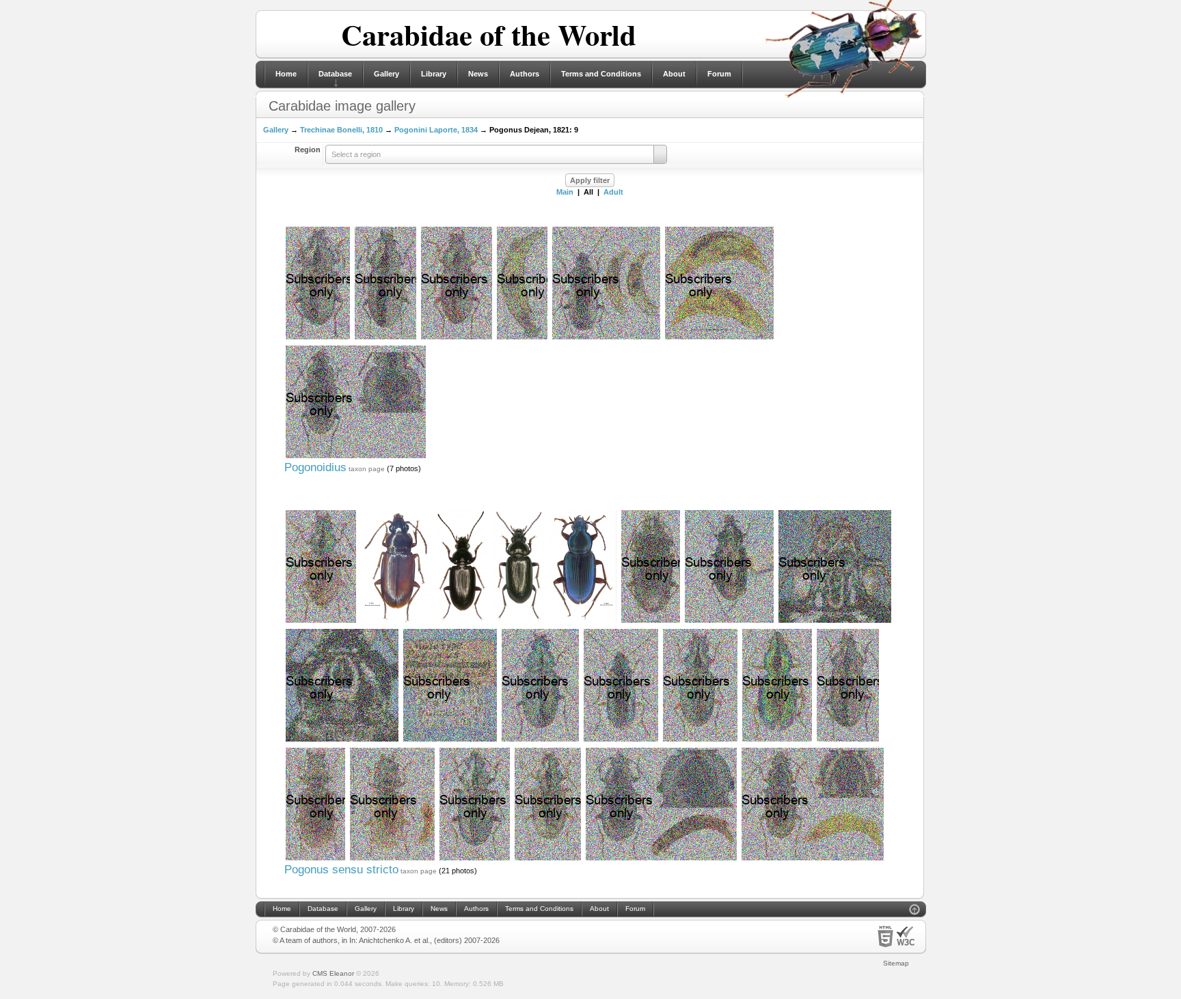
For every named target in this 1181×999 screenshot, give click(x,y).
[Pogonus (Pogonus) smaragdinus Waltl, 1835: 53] (583, 621)
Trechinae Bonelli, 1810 (341, 130)
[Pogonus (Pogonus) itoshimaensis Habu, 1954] (729, 621)
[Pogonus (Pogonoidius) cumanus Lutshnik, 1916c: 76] (456, 338)
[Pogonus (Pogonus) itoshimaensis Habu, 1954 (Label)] (450, 740)
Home (286, 74)
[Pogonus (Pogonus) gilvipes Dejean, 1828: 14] (700, 740)
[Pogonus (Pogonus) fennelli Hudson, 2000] (777, 740)
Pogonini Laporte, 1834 (436, 130)
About (674, 74)
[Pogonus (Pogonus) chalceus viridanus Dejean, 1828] (474, 859)
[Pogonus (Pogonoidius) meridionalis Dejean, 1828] (385, 338)
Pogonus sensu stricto (341, 869)
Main (564, 192)
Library (433, 74)
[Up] (914, 911)
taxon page (367, 469)
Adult (613, 192)
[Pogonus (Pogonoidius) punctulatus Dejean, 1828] (317, 338)
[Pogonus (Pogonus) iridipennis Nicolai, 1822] (320, 621)
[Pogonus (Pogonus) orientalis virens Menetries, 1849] (540, 740)
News (478, 74)
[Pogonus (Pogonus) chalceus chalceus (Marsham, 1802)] (462, 621)
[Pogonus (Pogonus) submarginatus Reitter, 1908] (547, 859)
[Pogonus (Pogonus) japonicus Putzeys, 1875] (396, 621)
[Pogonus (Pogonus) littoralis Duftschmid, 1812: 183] (518, 621)
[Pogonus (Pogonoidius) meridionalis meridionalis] (522, 338)
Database (335, 74)
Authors (524, 74)
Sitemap (896, 963)
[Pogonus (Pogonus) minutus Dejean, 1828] (621, 740)
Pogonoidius (315, 467)
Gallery (386, 74)
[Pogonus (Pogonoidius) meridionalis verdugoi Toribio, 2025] (606, 338)
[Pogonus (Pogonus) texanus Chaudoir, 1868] (650, 621)
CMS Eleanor (333, 973)
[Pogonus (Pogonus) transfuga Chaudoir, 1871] (847, 740)
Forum (719, 74)
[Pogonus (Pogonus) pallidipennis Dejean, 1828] (315, 859)
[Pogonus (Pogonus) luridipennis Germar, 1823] (392, 859)
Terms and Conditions (601, 74)
